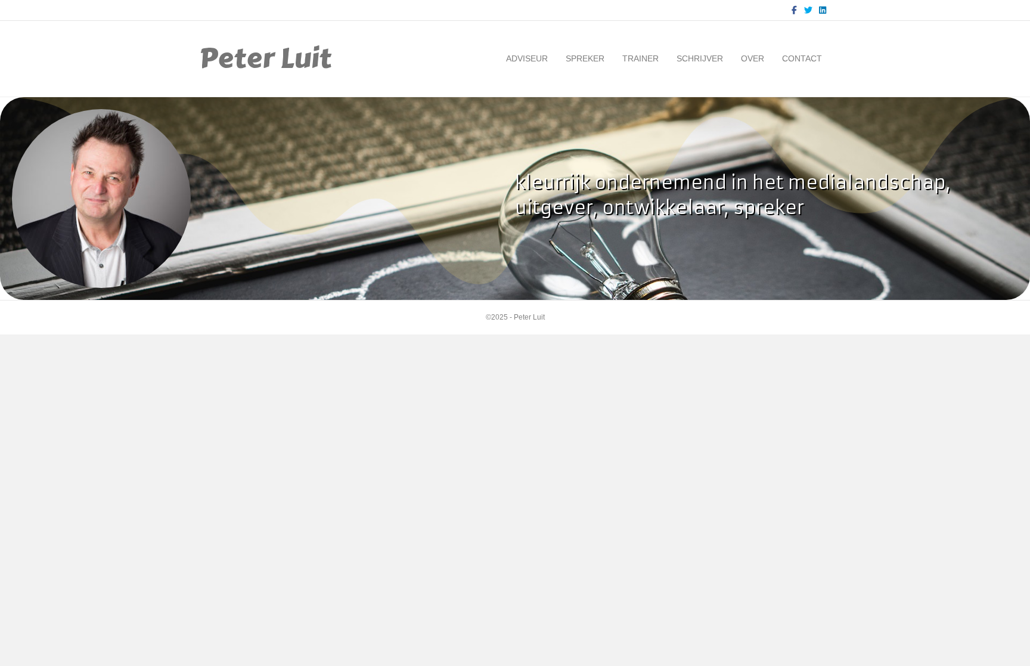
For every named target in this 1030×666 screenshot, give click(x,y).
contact (802, 58)
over (752, 58)
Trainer (640, 58)
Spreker (585, 58)
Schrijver (700, 58)
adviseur (527, 58)
